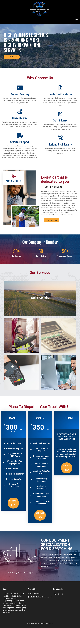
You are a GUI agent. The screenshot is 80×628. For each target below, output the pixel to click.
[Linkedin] (54, 594)
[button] (76, 20)
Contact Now (13, 503)
